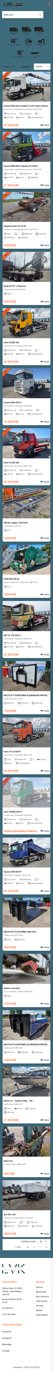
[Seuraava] (40, 1247)
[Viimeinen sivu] (46, 1247)
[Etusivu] (28, 1247)
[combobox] (42, 66)
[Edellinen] (34, 1247)
